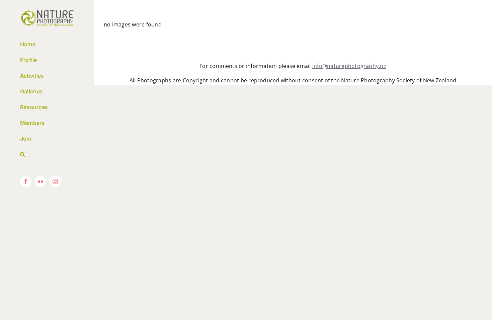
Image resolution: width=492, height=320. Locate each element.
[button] (47, 154)
